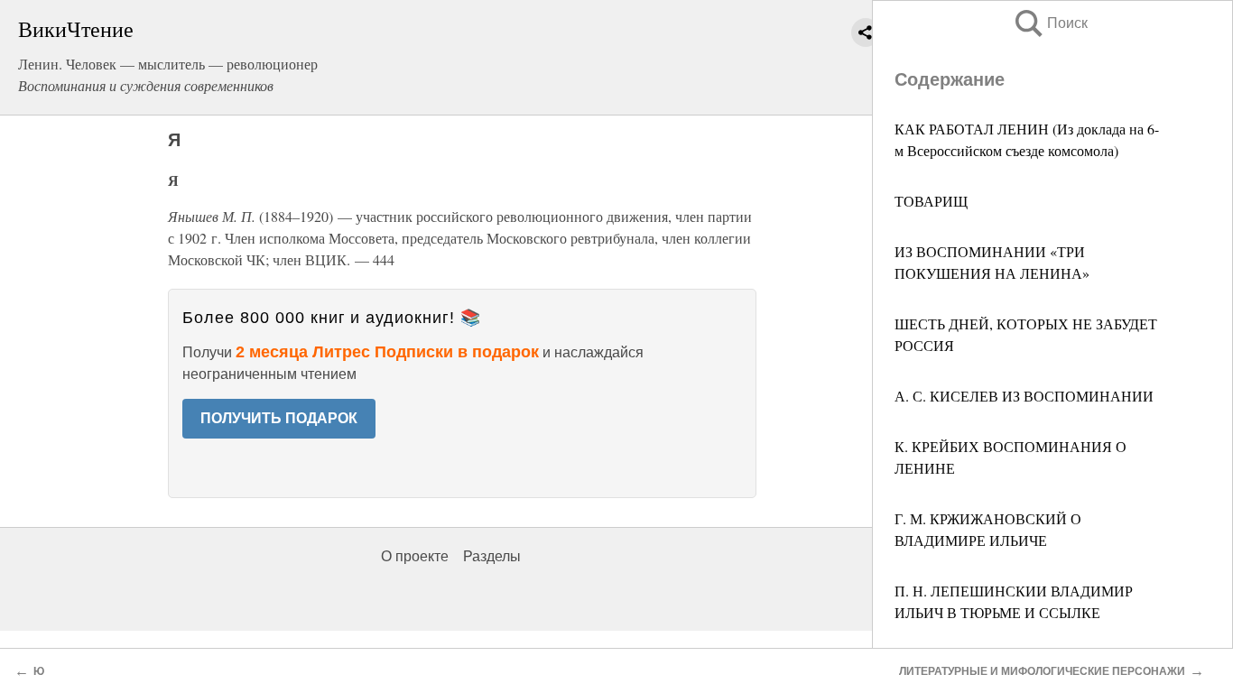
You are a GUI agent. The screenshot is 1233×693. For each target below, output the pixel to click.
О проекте (415, 556)
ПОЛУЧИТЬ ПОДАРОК (278, 418)
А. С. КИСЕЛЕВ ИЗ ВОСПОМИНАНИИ (1024, 395)
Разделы (492, 556)
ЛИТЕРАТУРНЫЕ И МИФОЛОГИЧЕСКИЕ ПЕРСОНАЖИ (1042, 671)
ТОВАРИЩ (931, 200)
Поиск (1049, 23)
